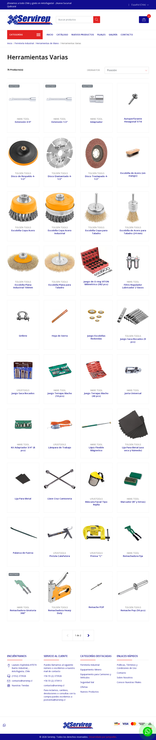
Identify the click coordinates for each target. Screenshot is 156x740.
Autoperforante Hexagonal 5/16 (133, 120)
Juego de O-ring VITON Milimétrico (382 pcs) (96, 283)
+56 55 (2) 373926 (53, 676)
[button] (140, 5)
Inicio (50, 34)
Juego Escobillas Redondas (96, 337)
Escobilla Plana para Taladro (59, 286)
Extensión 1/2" (59, 121)
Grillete (23, 335)
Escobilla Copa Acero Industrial (59, 232)
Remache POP (96, 607)
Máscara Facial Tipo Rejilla (96, 503)
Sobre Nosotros (125, 677)
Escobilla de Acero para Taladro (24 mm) (133, 232)
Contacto (127, 34)
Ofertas (84, 687)
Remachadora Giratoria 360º (23, 612)
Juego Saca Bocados (23, 393)
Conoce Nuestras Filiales (129, 682)
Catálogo (62, 34)
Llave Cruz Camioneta (60, 498)
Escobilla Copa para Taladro (96, 232)
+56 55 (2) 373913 (53, 680)
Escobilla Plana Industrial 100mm (23, 286)
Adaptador (96, 121)
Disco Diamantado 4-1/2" (60, 177)
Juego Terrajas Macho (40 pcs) (96, 394)
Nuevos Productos (82, 34)
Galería (113, 34)
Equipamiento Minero (90, 669)
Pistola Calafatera (60, 555)
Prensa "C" (96, 555)
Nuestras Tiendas (20, 685)
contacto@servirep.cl (22, 680)
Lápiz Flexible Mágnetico (96, 449)
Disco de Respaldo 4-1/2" (23, 177)
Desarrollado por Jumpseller (102, 736)
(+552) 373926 (19, 676)
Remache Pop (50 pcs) (133, 610)
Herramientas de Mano (47, 43)
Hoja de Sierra (60, 335)
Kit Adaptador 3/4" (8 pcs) (23, 449)
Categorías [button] (16, 34)
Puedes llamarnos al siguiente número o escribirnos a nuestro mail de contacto (59, 668)
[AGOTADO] (23, 98)
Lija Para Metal (23, 498)
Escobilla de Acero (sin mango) (132, 174)
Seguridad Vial (87, 682)
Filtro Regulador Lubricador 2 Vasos (133, 286)
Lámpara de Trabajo (59, 447)
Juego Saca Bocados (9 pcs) (133, 340)
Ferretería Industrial (24, 43)
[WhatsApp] (4, 725)
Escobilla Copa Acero (23, 230)
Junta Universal (133, 393)
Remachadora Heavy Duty (59, 612)
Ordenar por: (93, 70)
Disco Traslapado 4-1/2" (96, 177)
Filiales (101, 34)
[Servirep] (30, 19)
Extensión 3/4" (23, 121)
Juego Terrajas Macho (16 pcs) (60, 394)
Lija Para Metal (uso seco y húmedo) (133, 449)
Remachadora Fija (133, 555)
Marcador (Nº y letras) (133, 501)
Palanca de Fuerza (23, 552)
